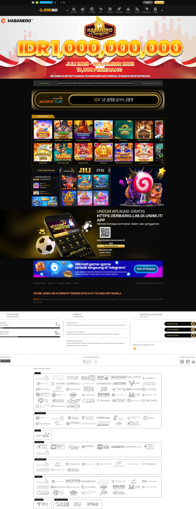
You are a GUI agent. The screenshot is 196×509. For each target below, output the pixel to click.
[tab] (69, 170)
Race (100, 12)
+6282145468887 (173, 329)
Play (59, 102)
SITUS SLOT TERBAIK (64, 283)
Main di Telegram (47, 2)
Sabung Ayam (146, 12)
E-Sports (137, 12)
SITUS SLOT (51, 283)
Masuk (148, 2)
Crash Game (119, 12)
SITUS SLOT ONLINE (39, 283)
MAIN (44, 129)
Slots (83, 12)
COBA (70, 180)
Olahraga (110, 12)
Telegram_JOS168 (172, 324)
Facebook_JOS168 (172, 335)
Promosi (155, 12)
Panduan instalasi (111, 246)
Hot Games (74, 12)
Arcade (128, 12)
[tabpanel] (98, 47)
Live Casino (92, 12)
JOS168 (75, 283)
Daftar (159, 2)
